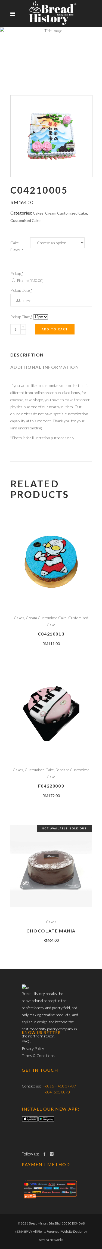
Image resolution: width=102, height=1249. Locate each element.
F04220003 (51, 785)
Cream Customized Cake (66, 213)
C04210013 (51, 633)
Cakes (38, 213)
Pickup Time (21, 316)
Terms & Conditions (38, 1055)
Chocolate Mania (51, 930)
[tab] (51, 355)
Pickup (30, 280)
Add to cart (55, 329)
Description (27, 354)
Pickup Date (21, 290)
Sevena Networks (51, 1240)
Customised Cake (25, 220)
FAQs (26, 1041)
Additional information (44, 367)
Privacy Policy (33, 1048)
